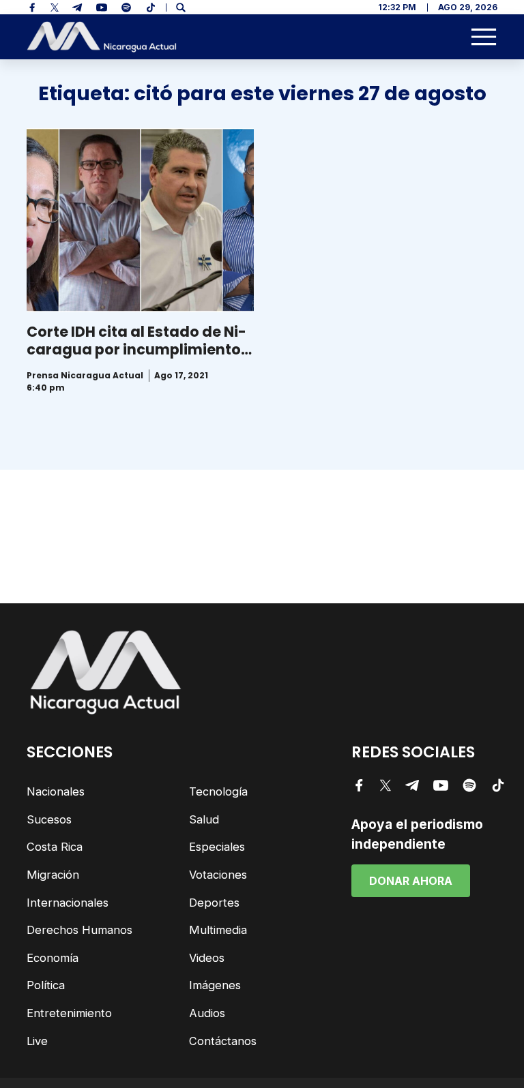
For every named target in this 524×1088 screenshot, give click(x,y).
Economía (52, 958)
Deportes (214, 902)
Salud (204, 819)
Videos (206, 958)
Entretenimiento (69, 1013)
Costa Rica (55, 846)
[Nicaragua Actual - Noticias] (102, 37)
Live (37, 1041)
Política (46, 985)
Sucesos (49, 819)
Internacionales (67, 902)
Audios (207, 1013)
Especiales (217, 846)
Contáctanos (223, 1041)
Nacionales (56, 791)
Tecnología (218, 791)
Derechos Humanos (79, 930)
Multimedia (218, 930)
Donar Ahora (410, 881)
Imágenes (215, 985)
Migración (53, 874)
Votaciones (218, 874)
